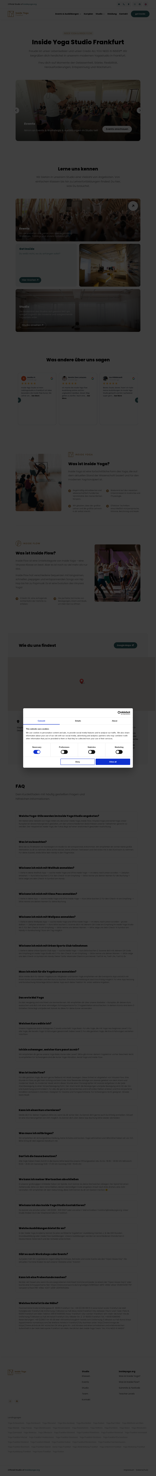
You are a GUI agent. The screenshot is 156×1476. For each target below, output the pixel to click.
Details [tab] (78, 721)
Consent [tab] (41, 721)
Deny (77, 762)
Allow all (113, 762)
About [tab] (114, 721)
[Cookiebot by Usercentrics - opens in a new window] (119, 713)
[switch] (64, 752)
